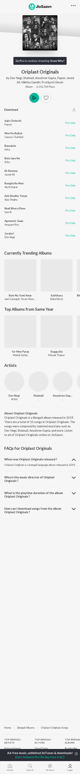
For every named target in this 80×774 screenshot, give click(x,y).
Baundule (10, 145)
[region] (40, 727)
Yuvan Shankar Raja (32, 299)
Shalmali (28, 78)
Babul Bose (56, 299)
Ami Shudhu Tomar (15, 195)
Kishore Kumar (12, 748)
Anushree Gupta (45, 78)
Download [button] (11, 109)
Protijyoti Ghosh (52, 82)
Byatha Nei (71, 748)
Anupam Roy (11, 224)
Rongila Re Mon (14, 183)
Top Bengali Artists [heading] (12, 741)
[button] (46, 98)
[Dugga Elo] (57, 331)
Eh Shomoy (11, 170)
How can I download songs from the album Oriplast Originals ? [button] (32, 510)
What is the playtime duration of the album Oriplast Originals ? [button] (33, 494)
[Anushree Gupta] (63, 382)
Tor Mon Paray (20, 351)
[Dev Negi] (14, 382)
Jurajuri (9, 233)
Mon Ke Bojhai (13, 133)
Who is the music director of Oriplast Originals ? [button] (29, 478)
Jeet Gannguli (12, 299)
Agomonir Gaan (13, 220)
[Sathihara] (57, 275)
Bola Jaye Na (12, 158)
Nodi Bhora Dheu (14, 208)
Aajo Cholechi (12, 120)
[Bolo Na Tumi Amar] (20, 275)
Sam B (7, 212)
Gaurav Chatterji (13, 137)
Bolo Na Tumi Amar (20, 295)
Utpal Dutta (41, 748)
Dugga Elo (56, 351)
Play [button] (34, 98)
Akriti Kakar (11, 187)
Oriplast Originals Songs (54, 727)
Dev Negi (16, 78)
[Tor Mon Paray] (20, 331)
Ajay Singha (10, 199)
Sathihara (57, 295)
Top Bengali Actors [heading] (43, 741)
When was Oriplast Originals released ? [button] (30, 459)
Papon (61, 78)
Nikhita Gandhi (30, 82)
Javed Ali (9, 174)
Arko (7, 149)
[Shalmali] (39, 382)
